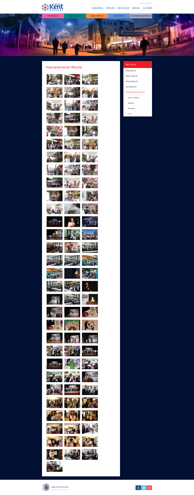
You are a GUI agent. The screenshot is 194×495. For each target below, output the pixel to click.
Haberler (131, 103)
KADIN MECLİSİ (53, 16)
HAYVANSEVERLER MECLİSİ (141, 16)
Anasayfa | (143, 3)
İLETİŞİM (147, 8)
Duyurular (131, 108)
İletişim (149, 3)
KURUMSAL (98, 8)
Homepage (120, 58)
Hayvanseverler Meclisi (139, 58)
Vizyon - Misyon (133, 98)
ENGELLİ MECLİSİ (75, 16)
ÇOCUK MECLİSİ (119, 16)
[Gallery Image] (55, 79)
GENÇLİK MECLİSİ (97, 16)
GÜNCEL (136, 8)
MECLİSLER (123, 8)
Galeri (130, 114)
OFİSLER (110, 8)
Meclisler (128, 58)
